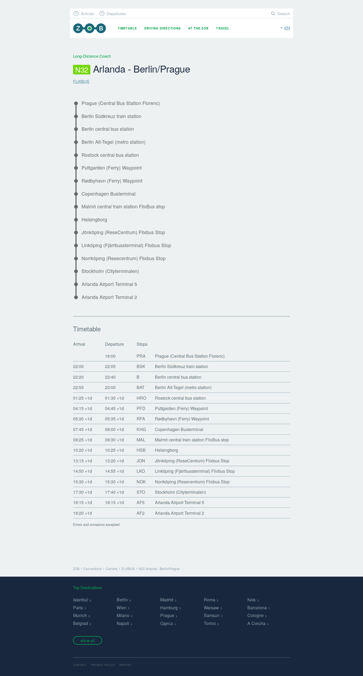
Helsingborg (94, 219)
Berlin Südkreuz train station (111, 116)
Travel (222, 28)
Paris (78, 608)
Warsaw (211, 608)
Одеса (166, 623)
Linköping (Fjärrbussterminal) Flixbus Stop (126, 245)
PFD (141, 408)
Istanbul (80, 600)
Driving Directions (162, 28)
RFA (141, 419)
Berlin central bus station (108, 129)
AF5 (141, 502)
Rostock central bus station (110, 155)
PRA (141, 356)
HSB (141, 450)
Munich (80, 615)
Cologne (255, 615)
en (287, 28)
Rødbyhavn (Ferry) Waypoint (112, 181)
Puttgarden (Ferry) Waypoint (112, 167)
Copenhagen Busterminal (109, 194)
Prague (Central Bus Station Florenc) (121, 103)
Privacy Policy (103, 665)
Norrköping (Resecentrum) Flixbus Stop (124, 258)
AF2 (141, 513)
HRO (141, 398)
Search (283, 13)
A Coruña (256, 623)
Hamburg (169, 608)
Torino (210, 623)
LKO (141, 471)
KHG (141, 429)
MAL (141, 440)
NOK (141, 482)
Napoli (123, 623)
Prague (167, 615)
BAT (141, 387)
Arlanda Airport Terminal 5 (109, 284)
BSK (141, 366)
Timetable (127, 28)
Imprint (125, 665)
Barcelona (257, 608)
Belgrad (80, 623)
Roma (209, 600)
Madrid (166, 600)
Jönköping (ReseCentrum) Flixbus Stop (123, 232)
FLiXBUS (81, 81)
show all (88, 640)
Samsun (212, 615)
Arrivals (87, 13)
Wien (121, 608)
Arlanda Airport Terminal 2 (109, 297)
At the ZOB (198, 28)
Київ (251, 600)
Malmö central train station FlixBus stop (123, 206)
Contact (80, 665)
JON (141, 461)
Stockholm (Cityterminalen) (110, 271)
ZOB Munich (89, 28)
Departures (116, 13)
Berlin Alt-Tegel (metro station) (114, 142)
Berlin (122, 600)
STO (141, 492)
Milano (123, 615)
